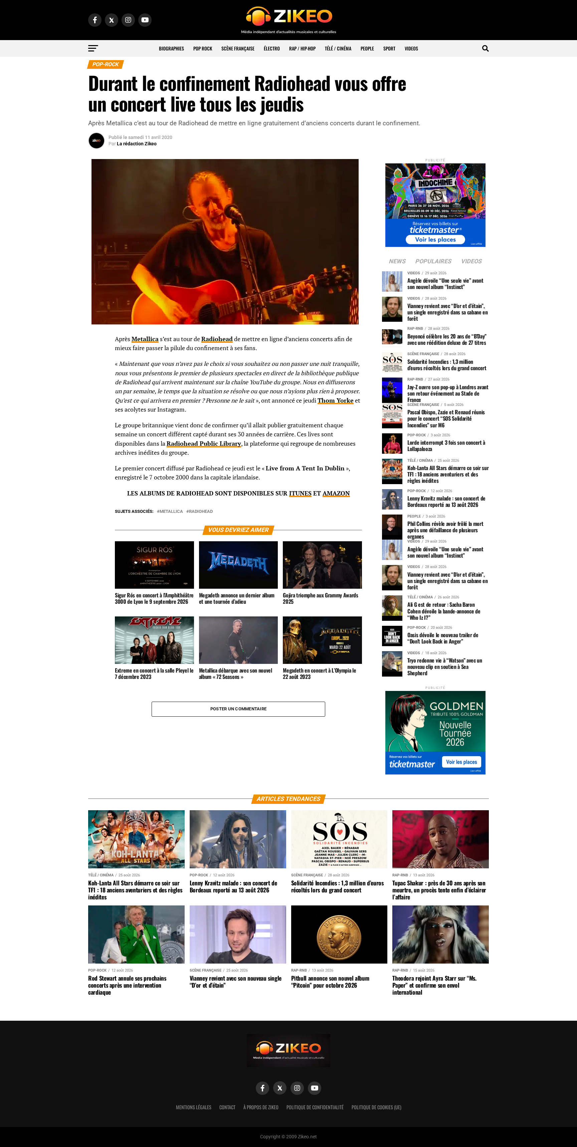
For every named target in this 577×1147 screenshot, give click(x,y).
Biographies (171, 48)
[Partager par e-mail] (96, 389)
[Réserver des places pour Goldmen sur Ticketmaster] (435, 730)
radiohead (201, 512)
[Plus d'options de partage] (96, 405)
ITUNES (300, 493)
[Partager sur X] (96, 373)
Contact (227, 1107)
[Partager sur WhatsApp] (96, 357)
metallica (171, 512)
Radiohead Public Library (204, 443)
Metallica (145, 339)
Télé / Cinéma (338, 48)
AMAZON (336, 493)
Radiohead (217, 339)
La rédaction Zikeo (137, 143)
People (367, 48)
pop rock (202, 48)
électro (272, 48)
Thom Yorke (336, 400)
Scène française (237, 48)
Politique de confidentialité (315, 1107)
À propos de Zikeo (260, 1107)
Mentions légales (193, 1107)
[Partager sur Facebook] (96, 341)
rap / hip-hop (302, 48)
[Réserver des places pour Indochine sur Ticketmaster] (435, 203)
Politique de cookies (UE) (376, 1107)
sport (389, 48)
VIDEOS (411, 48)
